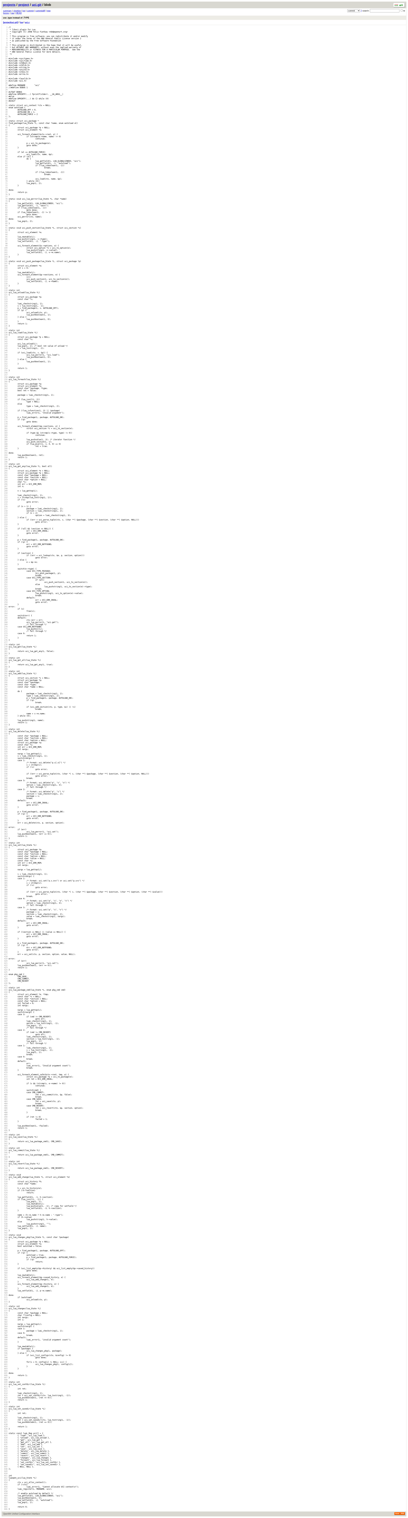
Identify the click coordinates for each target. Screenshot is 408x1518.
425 (5, 972)
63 (5, 165)
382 (5, 876)
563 (5, 1279)
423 (5, 968)
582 (5, 1322)
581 (5, 1320)
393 (5, 901)
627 (5, 1422)
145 (5, 348)
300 (5, 693)
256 (5, 595)
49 (5, 134)
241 (5, 562)
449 (5, 1025)
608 (5, 1380)
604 (5, 1371)
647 (5, 1467)
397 (5, 910)
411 (5, 941)
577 (5, 1311)
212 (5, 497)
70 (5, 181)
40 (5, 114)
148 (5, 355)
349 (5, 803)
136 (5, 328)
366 (5, 841)
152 (5, 364)
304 (5, 702)
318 (5, 734)
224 (5, 524)
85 (5, 214)
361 (5, 829)
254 (5, 591)
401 (5, 919)
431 (5, 985)
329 (5, 758)
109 (5, 268)
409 (5, 936)
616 (5, 1398)
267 (5, 620)
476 (5, 1086)
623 (5, 1413)
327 (5, 754)
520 (5, 1184)
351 (5, 807)
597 (5, 1355)
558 (5, 1268)
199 (5, 468)
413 (5, 945)
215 (5, 504)
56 (5, 150)
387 (5, 887)
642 (5, 1455)
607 (5, 1378)
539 (5, 1226)
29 (5, 90)
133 (5, 321)
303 (5, 700)
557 (5, 1266)
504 (5, 1148)
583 (5, 1324)
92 (5, 230)
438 (5, 1001)
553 (5, 1257)
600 (5, 1362)
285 (5, 660)
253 (5, 589)
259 (5, 602)
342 (5, 787)
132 (5, 319)
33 (5, 99)
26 (5, 83)
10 (5, 47)
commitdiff (40, 11)
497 (5, 1132)
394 (5, 903)
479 (5, 1092)
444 (5, 1014)
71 (5, 183)
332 (5, 765)
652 (5, 1478)
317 (5, 731)
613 (5, 1391)
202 (5, 475)
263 (5, 611)
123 (5, 299)
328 (5, 756)
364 (5, 836)
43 (5, 121)
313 (5, 722)
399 (5, 914)
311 (5, 718)
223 (5, 522)
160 (5, 382)
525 (5, 1195)
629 (5, 1427)
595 (5, 1351)
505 (5, 1150)
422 (5, 965)
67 (5, 174)
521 (5, 1186)
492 (5, 1121)
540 (5, 1228)
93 (5, 232)
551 (5, 1253)
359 (5, 825)
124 (5, 301)
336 (5, 774)
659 (5, 1493)
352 (5, 809)
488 (5, 1112)
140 (5, 337)
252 (5, 587)
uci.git (36, 5)
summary (7, 11)
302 (5, 698)
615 (5, 1395)
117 (5, 286)
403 (5, 923)
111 (5, 272)
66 (5, 172)
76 (5, 194)
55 (5, 148)
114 (5, 279)
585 (5, 1328)
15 (5, 58)
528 (5, 1201)
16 (5, 61)
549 (5, 1248)
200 (5, 471)
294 (5, 680)
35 (5, 103)
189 (5, 446)
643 (5, 1458)
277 (5, 642)
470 (5, 1072)
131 (5, 317)
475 (5, 1083)
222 (5, 520)
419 (5, 959)
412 (5, 943)
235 (5, 549)
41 (5, 116)
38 (5, 110)
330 (5, 760)
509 (5, 1159)
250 (5, 582)
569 (5, 1293)
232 (5, 542)
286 (5, 662)
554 (5, 1259)
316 (5, 729)
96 (5, 239)
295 (5, 682)
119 (5, 290)
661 (5, 1498)
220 (5, 515)
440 (5, 1005)
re (404, 11)
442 (5, 1010)
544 (5, 1237)
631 (5, 1431)
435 (5, 994)
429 (5, 981)
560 (5, 1273)
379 (5, 869)
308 (5, 711)
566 (5, 1286)
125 (5, 304)
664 (5, 1505)
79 (5, 201)
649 (5, 1471)
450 (5, 1028)
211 (5, 495)
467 (5, 1066)
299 (5, 691)
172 (5, 408)
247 (5, 575)
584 (5, 1326)
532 (5, 1210)
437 (5, 999)
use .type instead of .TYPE (16, 18)
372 (5, 854)
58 (5, 154)
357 (5, 820)
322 (5, 742)
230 (5, 538)
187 (5, 442)
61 (5, 161)
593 (5, 1346)
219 (5, 513)
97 (5, 241)
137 (5, 330)
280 (5, 649)
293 (5, 678)
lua (21, 22)
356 (5, 818)
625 (5, 1418)
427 (5, 976)
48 (5, 132)
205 (5, 482)
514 (5, 1170)
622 (5, 1411)
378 (5, 867)
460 (5, 1050)
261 (5, 607)
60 (5, 159)
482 (5, 1099)
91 (5, 228)
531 (5, 1208)
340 (5, 783)
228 (5, 533)
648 (5, 1469)
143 (5, 344)
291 (5, 673)
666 (5, 1509)
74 (5, 190)
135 (5, 326)
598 (5, 1357)
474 (5, 1081)
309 (5, 714)
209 (5, 491)
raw (12, 13)
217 (5, 509)
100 (5, 248)
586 (5, 1331)
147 (5, 353)
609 (5, 1382)
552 (5, 1255)
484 (5, 1103)
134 (5, 324)
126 (5, 306)
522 (5, 1188)
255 (5, 593)
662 (5, 1500)
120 (5, 292)
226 (5, 529)
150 (5, 359)
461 (5, 1052)
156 (5, 373)
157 (5, 375)
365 (5, 838)
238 (5, 555)
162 (5, 386)
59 (5, 156)
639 (5, 1449)
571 (5, 1297)
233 (5, 544)
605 (5, 1373)
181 (5, 428)
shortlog (17, 11)
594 (5, 1349)
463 (5, 1057)
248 (5, 578)
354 (5, 814)
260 (5, 604)
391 (5, 896)
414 (5, 947)
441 (5, 1008)
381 (5, 874)
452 (5, 1032)
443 (5, 1012)
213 (5, 500)
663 (5, 1502)
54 (5, 145)
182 (5, 431)
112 (5, 275)
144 (5, 346)
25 (5, 81)
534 (5, 1215)
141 (5, 339)
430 (5, 983)
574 (5, 1304)
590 (5, 1340)
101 (5, 250)
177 (5, 419)
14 (5, 56)
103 (5, 255)
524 (5, 1193)
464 (5, 1059)
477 (5, 1088)
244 (5, 569)
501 (5, 1141)
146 (5, 350)
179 (5, 424)
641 (5, 1453)
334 (5, 769)
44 (5, 123)
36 (5, 105)
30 (5, 92)
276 (5, 640)
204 (5, 480)
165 (5, 393)
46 (5, 128)
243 (5, 566)
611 (5, 1386)
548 (5, 1246)
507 (5, 1155)
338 (5, 778)
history (6, 13)
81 (5, 206)
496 (5, 1130)
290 (5, 671)
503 (5, 1146)
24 (5, 79)
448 (5, 1023)
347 (5, 798)
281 (5, 651)
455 (5, 1039)
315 (5, 727)
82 (5, 208)
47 (5, 130)
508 (5, 1157)
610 (5, 1384)
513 (5, 1168)
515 (5, 1173)
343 (5, 789)
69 (5, 179)
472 (5, 1077)
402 (5, 921)
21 (5, 72)
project (23, 5)
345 (5, 794)
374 (5, 858)
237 (5, 553)
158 (5, 377)
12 (5, 52)
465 (5, 1061)
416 (5, 952)
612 (5, 1389)
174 (5, 413)
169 (5, 402)
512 (5, 1166)
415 (5, 950)
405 (5, 927)
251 (5, 584)
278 (5, 644)
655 (5, 1484)
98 (5, 243)
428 (5, 979)
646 (5, 1464)
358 (5, 823)
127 (5, 308)
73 (5, 188)
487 (5, 1110)
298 (5, 689)
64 (5, 168)
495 (5, 1128)
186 (5, 439)
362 (5, 832)
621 (5, 1409)
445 (5, 1017)
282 (5, 653)
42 (5, 119)
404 (5, 925)
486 (5, 1108)
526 (5, 1197)
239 (5, 558)
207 (5, 486)
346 (5, 796)
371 (5, 852)
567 (5, 1288)
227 (5, 531)
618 (5, 1402)
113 (5, 277)
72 (5, 185)
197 (5, 464)
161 (5, 384)
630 (5, 1429)
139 (5, 335)
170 (5, 404)
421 (5, 963)
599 (5, 1360)
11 (5, 50)
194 (5, 457)
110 (5, 270)
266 (5, 618)
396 (5, 907)
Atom (397, 1513)
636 (5, 1442)
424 (5, 970)
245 (5, 571)
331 (5, 763)
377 (5, 865)
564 (5, 1282)
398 (5, 912)
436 (5, 997)
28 (5, 87)
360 (5, 827)
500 (5, 1139)
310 (5, 716)
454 (5, 1037)
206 (5, 484)
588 (5, 1335)
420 (5, 961)
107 (5, 263)
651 (5, 1476)
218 (5, 511)
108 (5, 266)
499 (5, 1137)
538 (5, 1224)
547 (5, 1244)
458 (5, 1046)
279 (5, 647)
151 (5, 361)
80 (5, 203)
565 (5, 1284)
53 (5, 143)
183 (5, 433)
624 (5, 1415)
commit (30, 11)
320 (5, 738)
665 (5, 1507)
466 (5, 1063)
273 (5, 633)
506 (5, 1152)
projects (9, 5)
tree (49, 11)
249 (5, 580)
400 (5, 916)
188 (5, 444)
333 (5, 767)
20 (5, 70)
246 (5, 573)
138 (5, 333)
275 (5, 638)
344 (5, 792)
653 (5, 1480)
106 (5, 261)
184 (5, 435)
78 (5, 199)
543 (5, 1235)
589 (5, 1337)
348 (5, 800)
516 (5, 1175)
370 (5, 849)
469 (5, 1070)
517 (5, 1177)
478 (5, 1090)
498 (5, 1135)
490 (5, 1117)
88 (5, 221)
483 (5, 1101)
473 (5, 1079)
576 (5, 1308)
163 (5, 388)
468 (5, 1068)
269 (5, 624)
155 (5, 370)
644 (5, 1460)
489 (5, 1115)
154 (5, 368)
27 (5, 85)
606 (5, 1375)
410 (5, 939)
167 (5, 397)
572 (5, 1300)
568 (5, 1291)
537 (5, 1222)
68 (5, 177)
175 (5, 415)
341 (5, 785)
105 (5, 259)
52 (5, 141)
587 (5, 1333)
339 (5, 780)
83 (5, 210)
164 (5, 390)
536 (5, 1219)
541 (5, 1230)
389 (5, 892)
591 (5, 1342)
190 (5, 448)
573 (5, 1302)
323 (5, 745)
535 (5, 1217)
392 (5, 898)
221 (5, 517)
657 (5, 1489)
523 (5, 1190)
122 (5, 297)
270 (5, 627)
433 (5, 990)
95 (5, 237)
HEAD (19, 13)
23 (5, 76)
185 (5, 437)
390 (5, 894)
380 (5, 872)
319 (5, 736)
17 (5, 63)
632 (5, 1433)
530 (5, 1206)
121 (5, 295)
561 (5, 1275)
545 (5, 1239)
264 (5, 613)
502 (5, 1144)
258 (5, 600)
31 (5, 94)
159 (5, 379)
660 (5, 1496)
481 (5, 1097)
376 (5, 863)
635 (5, 1440)
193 (5, 455)
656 (5, 1487)
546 (5, 1242)
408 (5, 934)
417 (5, 954)
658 (5, 1491)
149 (5, 357)
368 (5, 845)
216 (5, 506)
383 (5, 878)
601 (5, 1364)
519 (5, 1181)
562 (5, 1277)
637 (5, 1444)
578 (5, 1313)
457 (5, 1043)
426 (5, 974)
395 (5, 905)
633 (5, 1435)
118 (5, 288)
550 (5, 1251)
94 (5, 234)
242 (5, 564)
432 (5, 988)
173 (5, 411)
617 (5, 1400)
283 (5, 656)
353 (5, 812)
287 (5, 665)
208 (5, 488)
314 (5, 725)
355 (5, 816)
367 (5, 843)
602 (5, 1366)
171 (5, 406)
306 (5, 707)
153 (5, 366)
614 (5, 1393)
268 (5, 622)
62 (5, 163)
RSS (402, 1513)
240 (5, 560)
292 (5, 676)
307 (5, 709)
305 (5, 705)
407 (5, 932)
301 (5, 696)
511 (5, 1164)
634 (5, 1438)
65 (5, 170)
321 (5, 740)
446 (5, 1019)
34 (5, 101)
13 (5, 54)
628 (5, 1424)
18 (5, 65)
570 (5, 1295)
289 (5, 669)
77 (5, 197)
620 (5, 1406)
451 (5, 1030)
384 (5, 881)
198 (5, 466)
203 (5, 477)
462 (5, 1054)
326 (5, 751)
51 (5, 139)
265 (5, 615)
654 (5, 1482)
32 (5, 96)
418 (5, 956)
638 (5, 1447)
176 (5, 417)
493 (5, 1124)
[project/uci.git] (10, 22)
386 (5, 885)
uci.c (27, 22)
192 (5, 453)
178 (5, 422)
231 (5, 540)
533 (5, 1213)
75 (5, 192)
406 (5, 930)
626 (5, 1420)
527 (5, 1199)
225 (5, 526)
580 (5, 1317)
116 (5, 283)
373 (5, 856)
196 (5, 462)
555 (5, 1262)
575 (5, 1306)
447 (5, 1021)
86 (5, 217)
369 (5, 847)
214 (5, 502)
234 (5, 546)
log (23, 11)
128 (5, 310)
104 (5, 257)
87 (5, 219)
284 (5, 658)
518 (5, 1179)
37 (5, 107)
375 (5, 861)
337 (5, 776)
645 (5, 1462)
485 (5, 1106)
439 (5, 1003)
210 (5, 493)
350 (5, 805)
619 (5, 1404)
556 (5, 1264)
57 (5, 152)
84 (5, 212)
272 (5, 631)
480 (5, 1095)
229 (5, 535)
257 (5, 598)
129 (5, 312)
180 (5, 426)
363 (5, 834)
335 (5, 771)
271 (5, 629)
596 (5, 1353)
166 (5, 395)
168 (5, 399)
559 (5, 1271)
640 (5, 1451)
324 (5, 747)
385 (5, 883)
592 (5, 1344)
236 (5, 551)
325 (5, 749)
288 (5, 667)
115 (5, 281)
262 (5, 609)
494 (5, 1126)
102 (5, 252)
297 (5, 687)
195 (5, 460)
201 (5, 473)
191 (5, 451)
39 (5, 112)
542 (5, 1233)
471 (5, 1074)
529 (5, 1204)
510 (5, 1161)
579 (5, 1315)
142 (5, 341)
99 (5, 246)
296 (5, 685)
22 (5, 74)
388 (5, 890)
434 (5, 992)
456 (5, 1041)
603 (5, 1369)
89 (5, 223)
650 (5, 1473)
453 (5, 1034)
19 (5, 67)
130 (5, 315)
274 (5, 636)
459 (5, 1048)
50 (5, 136)
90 (5, 226)
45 (5, 125)
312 (5, 720)
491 (5, 1119)
